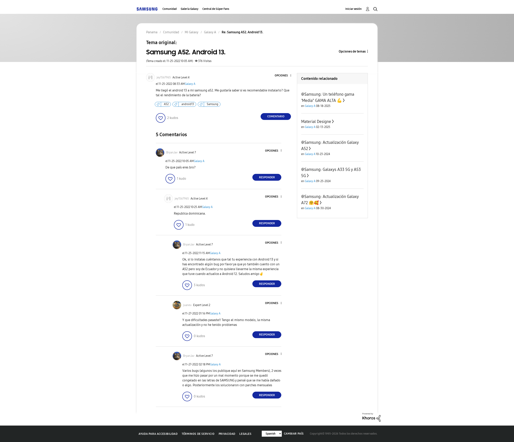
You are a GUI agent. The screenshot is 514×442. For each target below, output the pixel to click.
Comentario (276, 116)
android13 (188, 104)
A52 (166, 104)
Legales (245, 434)
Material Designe (316, 121)
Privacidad (227, 434)
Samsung (212, 104)
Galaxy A (190, 84)
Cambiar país (294, 433)
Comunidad (169, 9)
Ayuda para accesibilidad (158, 434)
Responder (267, 177)
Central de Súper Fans (215, 9)
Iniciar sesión (353, 9)
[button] (284, 76)
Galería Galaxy (189, 9)
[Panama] (147, 9)
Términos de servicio (198, 434)
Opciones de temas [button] (352, 51)
